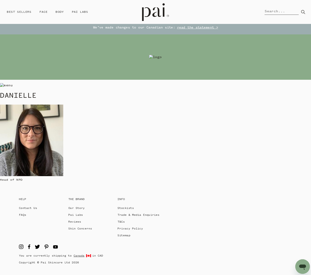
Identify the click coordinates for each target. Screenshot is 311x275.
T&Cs (121, 221)
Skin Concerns (80, 228)
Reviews (74, 221)
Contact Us (28, 208)
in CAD (97, 255)
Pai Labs (80, 11)
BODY (60, 11)
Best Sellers (19, 11)
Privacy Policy (130, 228)
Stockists (125, 208)
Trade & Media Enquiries (138, 214)
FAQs (22, 214)
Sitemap (123, 235)
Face (43, 11)
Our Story (76, 208)
